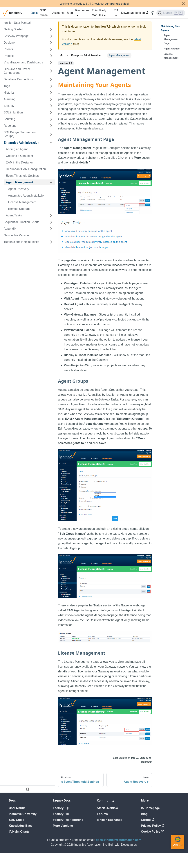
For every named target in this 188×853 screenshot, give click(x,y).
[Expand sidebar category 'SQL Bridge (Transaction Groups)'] (51, 134)
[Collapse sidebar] (27, 789)
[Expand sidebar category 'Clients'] (51, 49)
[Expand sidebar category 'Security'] (51, 106)
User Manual (17, 808)
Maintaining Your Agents (170, 28)
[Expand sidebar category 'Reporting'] (51, 126)
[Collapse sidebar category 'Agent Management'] (51, 182)
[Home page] (61, 55)
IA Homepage (150, 808)
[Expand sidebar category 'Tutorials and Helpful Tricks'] (51, 242)
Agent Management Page (171, 39)
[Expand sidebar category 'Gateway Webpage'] (51, 36)
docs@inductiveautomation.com (118, 839)
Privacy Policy (151, 825)
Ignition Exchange (109, 819)
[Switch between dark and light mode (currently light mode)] (152, 13)
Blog (70, 12)
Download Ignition (133, 12)
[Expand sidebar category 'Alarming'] (51, 99)
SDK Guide (44, 13)
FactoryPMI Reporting (68, 819)
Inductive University (23, 813)
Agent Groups (172, 48)
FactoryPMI (61, 813)
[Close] (183, 3)
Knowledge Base (20, 825)
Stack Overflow (107, 808)
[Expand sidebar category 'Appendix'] (51, 229)
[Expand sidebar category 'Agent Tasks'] (51, 215)
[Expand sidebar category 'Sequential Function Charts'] (51, 222)
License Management (171, 56)
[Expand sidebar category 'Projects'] (51, 56)
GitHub (146, 819)
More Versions (63, 825)
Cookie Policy (150, 831)
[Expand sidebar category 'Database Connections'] (51, 79)
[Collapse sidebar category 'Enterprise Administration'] (51, 143)
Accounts (58, 12)
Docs (34, 12)
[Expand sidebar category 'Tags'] (51, 86)
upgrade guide (118, 3)
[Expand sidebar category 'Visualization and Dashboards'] (51, 62)
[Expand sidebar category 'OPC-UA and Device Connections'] (51, 71)
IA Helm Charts (19, 831)
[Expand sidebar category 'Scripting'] (51, 119)
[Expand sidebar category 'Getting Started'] (51, 29)
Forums (102, 813)
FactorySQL (61, 808)
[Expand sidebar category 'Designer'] (51, 43)
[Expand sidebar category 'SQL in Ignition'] (51, 112)
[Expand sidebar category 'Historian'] (51, 93)
